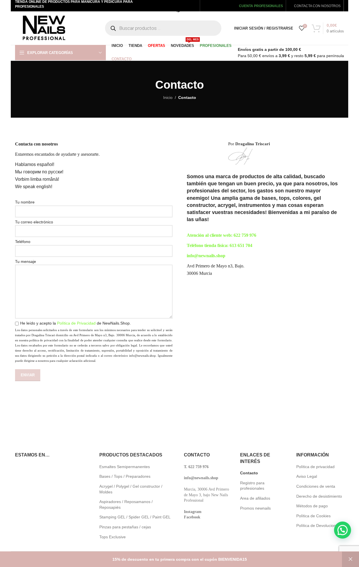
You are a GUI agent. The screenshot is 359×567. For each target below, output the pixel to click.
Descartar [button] (350, 559)
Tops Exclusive (112, 537)
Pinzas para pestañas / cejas (125, 527)
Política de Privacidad (76, 323)
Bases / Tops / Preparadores (124, 476)
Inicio (168, 97)
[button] (342, 530)
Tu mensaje (25, 261)
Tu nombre (25, 202)
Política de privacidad (315, 466)
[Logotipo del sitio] (44, 28)
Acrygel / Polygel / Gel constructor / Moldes (130, 489)
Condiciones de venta (315, 486)
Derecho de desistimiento (319, 496)
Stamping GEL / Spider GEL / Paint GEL (135, 517)
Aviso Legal (306, 476)
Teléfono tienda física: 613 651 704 (219, 245)
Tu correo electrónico (34, 222)
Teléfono (22, 241)
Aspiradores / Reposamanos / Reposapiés (126, 504)
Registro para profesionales (252, 486)
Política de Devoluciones (318, 525)
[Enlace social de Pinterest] (178, 10)
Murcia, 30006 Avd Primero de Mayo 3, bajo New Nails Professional (206, 494)
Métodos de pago (312, 506)
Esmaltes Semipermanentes (124, 466)
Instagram (192, 512)
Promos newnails (255, 508)
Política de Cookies (313, 516)
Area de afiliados (255, 498)
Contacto (249, 473)
